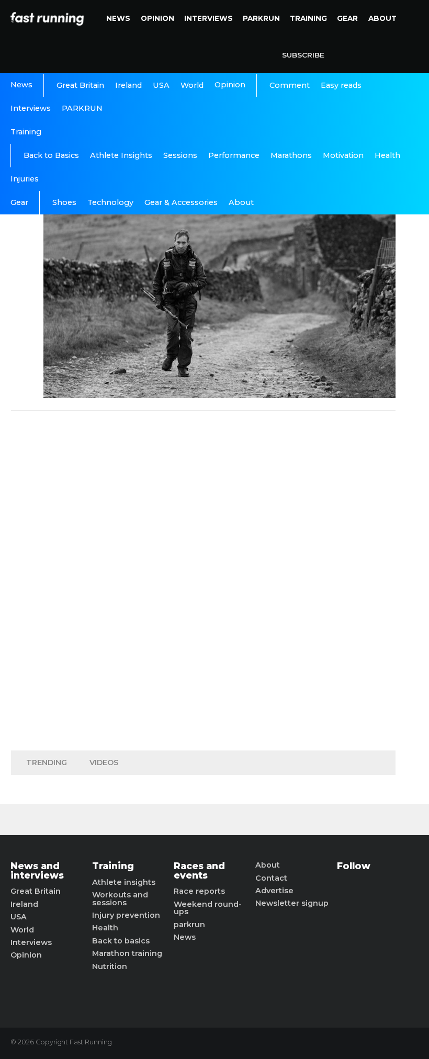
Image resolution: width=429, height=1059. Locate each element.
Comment (289, 85)
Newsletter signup (292, 903)
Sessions (180, 155)
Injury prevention (126, 915)
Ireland (128, 85)
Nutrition (109, 966)
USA (161, 85)
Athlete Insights (121, 155)
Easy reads (341, 85)
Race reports (199, 891)
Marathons (291, 155)
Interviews (208, 18)
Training (308, 18)
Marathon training (127, 953)
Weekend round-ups (208, 908)
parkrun (189, 924)
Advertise (274, 890)
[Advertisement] (203, 578)
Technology (110, 202)
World (192, 85)
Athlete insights (123, 882)
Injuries (24, 179)
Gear (347, 18)
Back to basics (121, 940)
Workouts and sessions (120, 898)
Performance (233, 155)
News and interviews (37, 870)
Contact (271, 878)
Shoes (64, 202)
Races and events (199, 870)
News (118, 18)
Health (387, 155)
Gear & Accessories (181, 202)
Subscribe (303, 55)
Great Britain (80, 85)
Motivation (343, 155)
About (382, 18)
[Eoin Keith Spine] (219, 395)
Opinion (157, 18)
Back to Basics (51, 155)
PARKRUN (261, 18)
